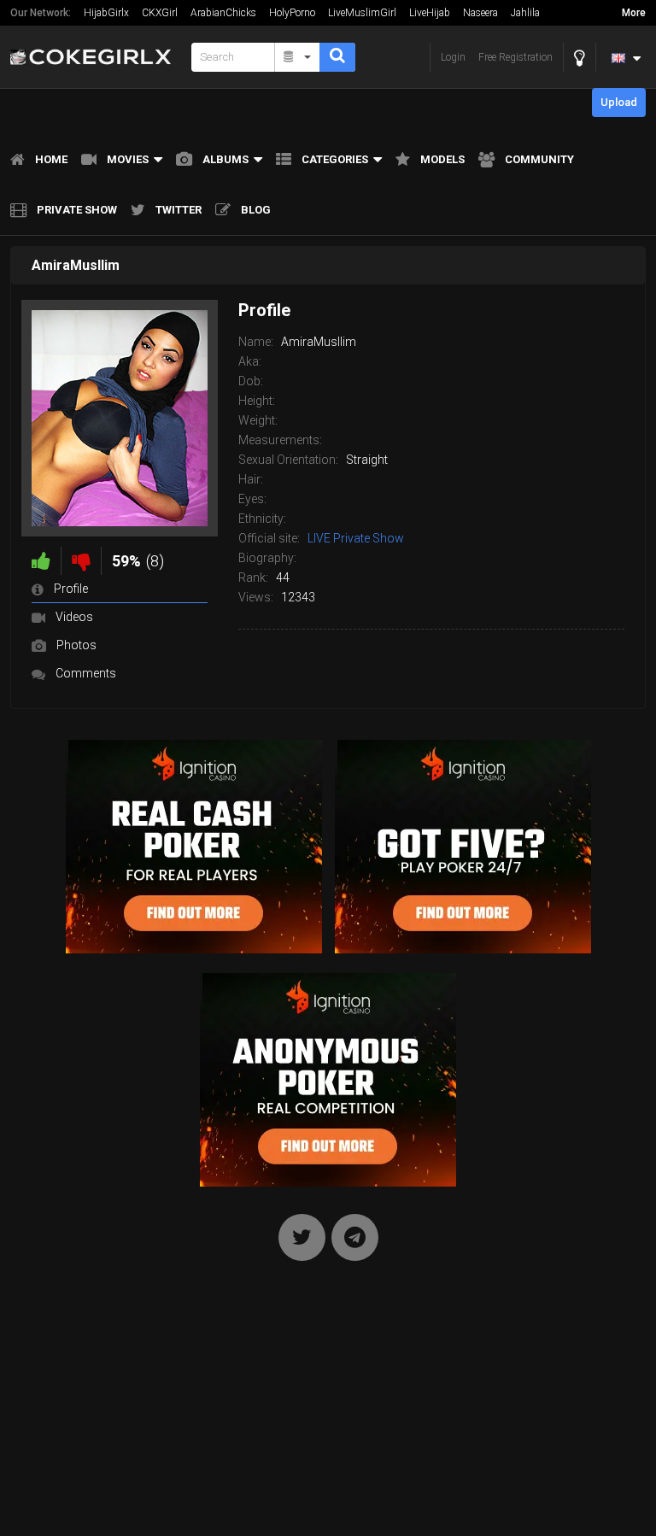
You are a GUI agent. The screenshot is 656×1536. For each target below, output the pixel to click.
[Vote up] (41, 561)
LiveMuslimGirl (362, 13)
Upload (618, 102)
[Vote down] (81, 561)
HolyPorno (292, 13)
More (634, 13)
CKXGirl (160, 13)
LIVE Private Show (356, 538)
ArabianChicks (223, 13)
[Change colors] (579, 58)
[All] (297, 57)
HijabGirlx (106, 13)
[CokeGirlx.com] (95, 57)
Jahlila (525, 13)
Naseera (480, 13)
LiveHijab (429, 13)
